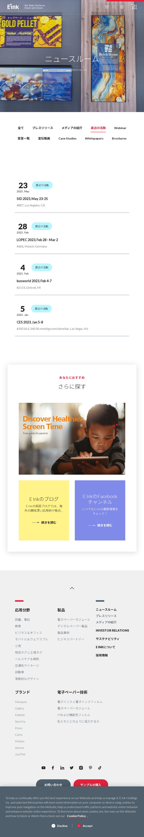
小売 (18, 646)
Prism (18, 728)
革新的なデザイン (27, 679)
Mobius (20, 741)
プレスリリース (42, 128)
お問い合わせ (53, 785)
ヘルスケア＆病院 (27, 659)
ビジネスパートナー (70, 639)
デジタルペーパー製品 (72, 626)
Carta (18, 734)
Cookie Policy (76, 816)
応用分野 (22, 610)
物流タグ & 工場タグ (28, 652)
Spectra (20, 721)
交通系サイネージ (27, 665)
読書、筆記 (22, 619)
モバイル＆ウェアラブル (31, 639)
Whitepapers (94, 138)
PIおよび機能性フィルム (73, 715)
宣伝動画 (44, 138)
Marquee (21, 701)
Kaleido (20, 715)
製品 (61, 610)
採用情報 (102, 655)
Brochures (119, 138)
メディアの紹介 (72, 128)
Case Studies (67, 138)
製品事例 (63, 632)
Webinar (120, 128)
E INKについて (105, 647)
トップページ (15, 17)
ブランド (22, 692)
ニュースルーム (106, 609)
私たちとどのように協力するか (78, 721)
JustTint (20, 754)
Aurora (19, 747)
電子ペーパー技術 (72, 692)
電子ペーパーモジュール (73, 619)
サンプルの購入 (90, 785)
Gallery (19, 708)
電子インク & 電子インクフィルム (80, 701)
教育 (18, 626)
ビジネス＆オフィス (28, 632)
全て (21, 128)
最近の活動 (98, 128)
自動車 (19, 672)
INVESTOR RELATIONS (112, 630)
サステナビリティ (108, 639)
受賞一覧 (24, 138)
